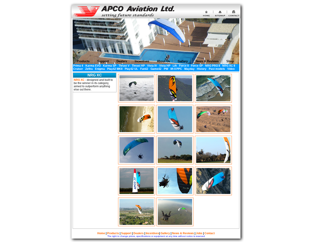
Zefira (89, 69)
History (201, 69)
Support (126, 233)
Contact (209, 233)
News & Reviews (183, 233)
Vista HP (164, 65)
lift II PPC (176, 69)
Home (101, 233)
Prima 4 (78, 65)
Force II (184, 65)
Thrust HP (138, 65)
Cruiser (78, 69)
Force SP (197, 65)
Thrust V (124, 65)
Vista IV (152, 65)
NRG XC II (228, 65)
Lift (175, 65)
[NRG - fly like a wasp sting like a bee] (136, 100)
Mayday (189, 69)
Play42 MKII (114, 69)
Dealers (138, 233)
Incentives (152, 233)
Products (113, 233)
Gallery (165, 233)
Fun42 (144, 69)
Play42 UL (131, 69)
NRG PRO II (212, 65)
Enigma (100, 69)
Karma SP (109, 65)
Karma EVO (93, 65)
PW (166, 69)
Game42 (156, 69)
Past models (217, 69)
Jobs (199, 233)
